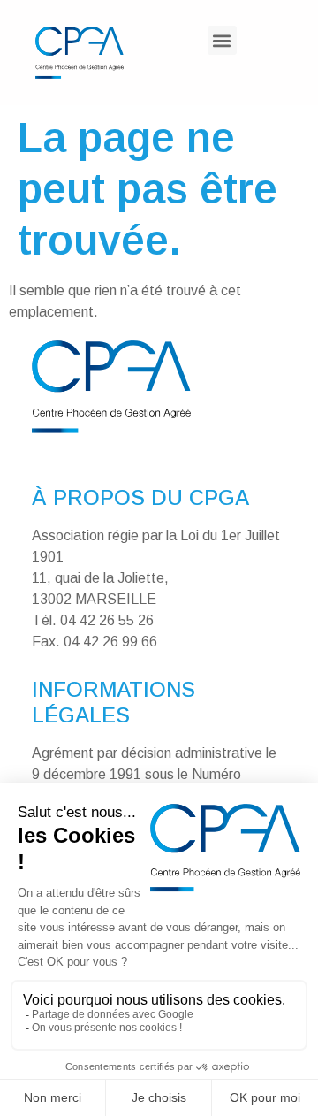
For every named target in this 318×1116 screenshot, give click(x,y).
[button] (222, 40)
